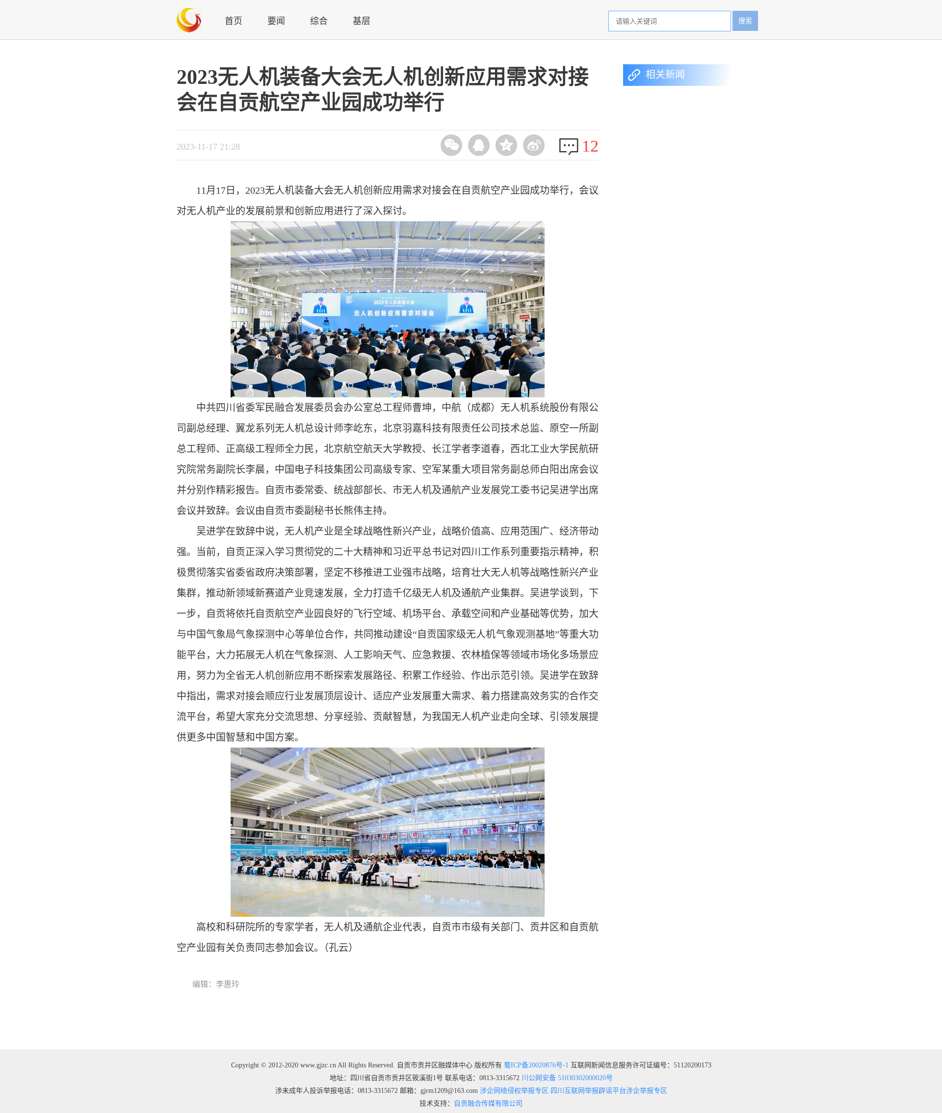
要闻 (276, 21)
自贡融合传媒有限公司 (488, 1103)
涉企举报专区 (646, 1090)
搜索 (745, 21)
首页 (233, 21)
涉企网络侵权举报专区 (513, 1090)
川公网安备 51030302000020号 (567, 1078)
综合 (319, 21)
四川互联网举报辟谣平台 (587, 1090)
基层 (361, 21)
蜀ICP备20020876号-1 (536, 1065)
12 (590, 146)
